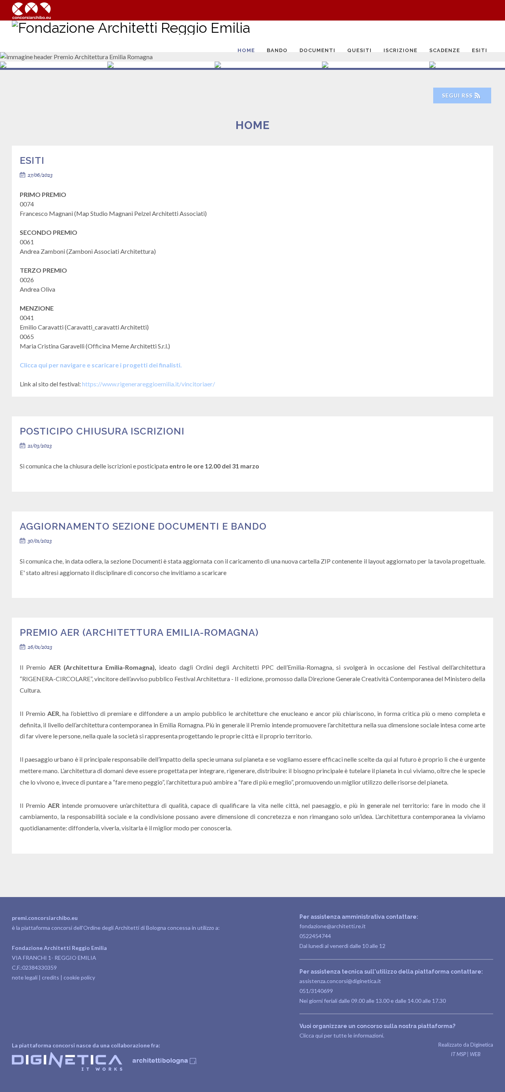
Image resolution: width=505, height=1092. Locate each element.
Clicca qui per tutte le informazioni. (341, 1035)
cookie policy (79, 977)
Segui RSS (458, 95)
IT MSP (458, 1054)
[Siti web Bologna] (67, 1068)
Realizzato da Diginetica (465, 1044)
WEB (475, 1054)
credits (50, 977)
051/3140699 (316, 990)
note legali (24, 977)
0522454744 (315, 936)
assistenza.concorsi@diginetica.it (340, 981)
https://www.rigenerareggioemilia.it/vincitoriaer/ (148, 384)
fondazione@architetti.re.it (332, 926)
